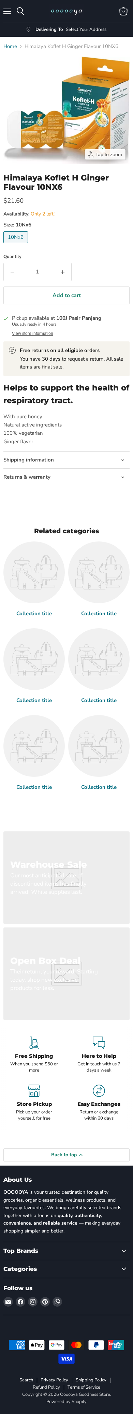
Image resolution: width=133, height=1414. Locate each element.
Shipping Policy (91, 1380)
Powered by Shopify (66, 1402)
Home (10, 46)
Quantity (12, 256)
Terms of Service (84, 1387)
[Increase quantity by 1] (63, 272)
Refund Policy (46, 1387)
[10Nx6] (16, 245)
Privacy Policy (54, 1380)
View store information (32, 333)
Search (26, 1380)
